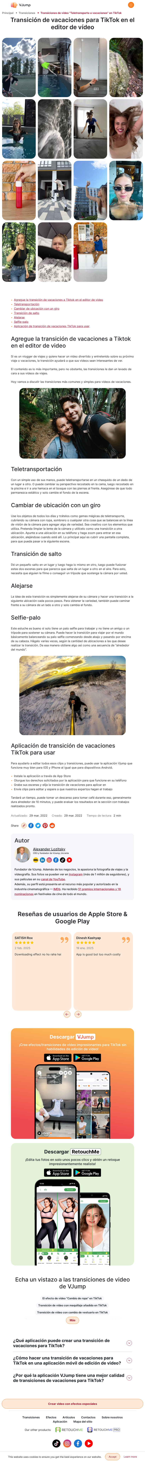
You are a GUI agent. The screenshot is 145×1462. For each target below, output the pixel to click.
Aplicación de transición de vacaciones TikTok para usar (51, 326)
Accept (112, 1456)
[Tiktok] (56, 1443)
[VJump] (21, 5)
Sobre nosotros (112, 1417)
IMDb (56, 889)
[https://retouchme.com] (69, 1429)
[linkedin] (42, 860)
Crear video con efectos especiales (72, 1404)
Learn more (130, 1456)
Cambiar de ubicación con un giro (36, 308)
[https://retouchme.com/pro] (103, 1429)
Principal (7, 13)
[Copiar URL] (24, 825)
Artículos (69, 1417)
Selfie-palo (21, 322)
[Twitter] (38, 825)
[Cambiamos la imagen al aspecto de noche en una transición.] (55, 1101)
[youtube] (69, 860)
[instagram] (49, 860)
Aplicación (60, 1421)
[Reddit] (52, 825)
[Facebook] (31, 825)
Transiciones (27, 13)
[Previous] (67, 1014)
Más (72, 1320)
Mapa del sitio (82, 1421)
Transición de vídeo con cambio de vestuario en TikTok (72, 1312)
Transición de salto (26, 313)
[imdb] (35, 860)
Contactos (88, 1417)
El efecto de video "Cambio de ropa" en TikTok (72, 1298)
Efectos (51, 1417)
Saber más (19, 90)
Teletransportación (26, 304)
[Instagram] (67, 1443)
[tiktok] (62, 860)
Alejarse (19, 317)
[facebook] (56, 860)
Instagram (76, 874)
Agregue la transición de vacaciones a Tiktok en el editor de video (58, 300)
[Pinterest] (45, 825)
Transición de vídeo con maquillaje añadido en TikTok (72, 1305)
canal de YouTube (53, 879)
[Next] (78, 1014)
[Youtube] (89, 1443)
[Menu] (131, 5)
